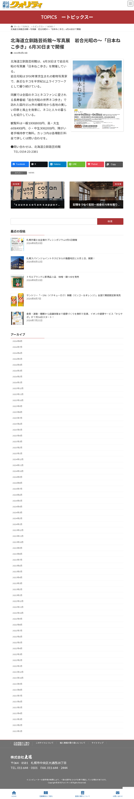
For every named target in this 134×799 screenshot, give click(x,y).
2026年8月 (17, 341)
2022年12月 (18, 601)
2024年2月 (17, 518)
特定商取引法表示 (21, 745)
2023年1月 (17, 595)
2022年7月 (17, 630)
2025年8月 (17, 412)
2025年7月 (17, 418)
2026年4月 (17, 365)
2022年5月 (17, 642)
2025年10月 (18, 400)
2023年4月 (17, 577)
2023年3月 (17, 583)
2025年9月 (17, 406)
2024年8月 (17, 483)
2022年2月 (17, 660)
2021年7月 (17, 695)
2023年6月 (17, 565)
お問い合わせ (118, 796)
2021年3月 (17, 719)
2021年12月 (18, 672)
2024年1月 (17, 524)
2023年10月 (18, 542)
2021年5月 (17, 707)
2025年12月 (18, 388)
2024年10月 (18, 471)
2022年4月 (17, 648)
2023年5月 (17, 571)
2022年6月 (17, 636)
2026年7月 (17, 347)
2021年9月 (17, 684)
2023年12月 (18, 530)
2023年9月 (17, 548)
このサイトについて (44, 743)
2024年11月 (18, 465)
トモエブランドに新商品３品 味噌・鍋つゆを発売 (52, 276)
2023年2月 (17, 589)
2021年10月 (18, 678)
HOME (14, 796)
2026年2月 (17, 376)
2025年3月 (17, 441)
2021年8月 (17, 689)
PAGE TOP (129, 784)
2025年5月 (17, 430)
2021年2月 (17, 725)
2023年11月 (18, 536)
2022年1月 (17, 666)
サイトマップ (97, 743)
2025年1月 (17, 453)
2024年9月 (17, 477)
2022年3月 (17, 654)
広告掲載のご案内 (21, 743)
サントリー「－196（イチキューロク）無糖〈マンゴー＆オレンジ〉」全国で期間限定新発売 (73, 295)
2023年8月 (17, 554)
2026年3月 (17, 370)
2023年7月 (17, 560)
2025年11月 (18, 394)
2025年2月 (17, 447)
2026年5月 (17, 359)
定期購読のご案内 (45, 796)
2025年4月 (17, 435)
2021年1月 (17, 731)
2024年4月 (17, 506)
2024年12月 (18, 459)
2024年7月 (17, 489)
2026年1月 (17, 382)
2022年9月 (17, 619)
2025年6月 (17, 424)
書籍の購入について (82, 796)
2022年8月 (17, 624)
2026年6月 (17, 353)
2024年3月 (17, 512)
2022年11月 (18, 607)
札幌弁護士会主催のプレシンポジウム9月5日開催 (51, 239)
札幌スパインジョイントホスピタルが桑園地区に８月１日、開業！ (60, 258)
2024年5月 (17, 500)
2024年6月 (17, 494)
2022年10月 (18, 613)
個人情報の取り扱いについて (72, 743)
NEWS (31, 172)
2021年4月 (17, 713)
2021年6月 (17, 701)
